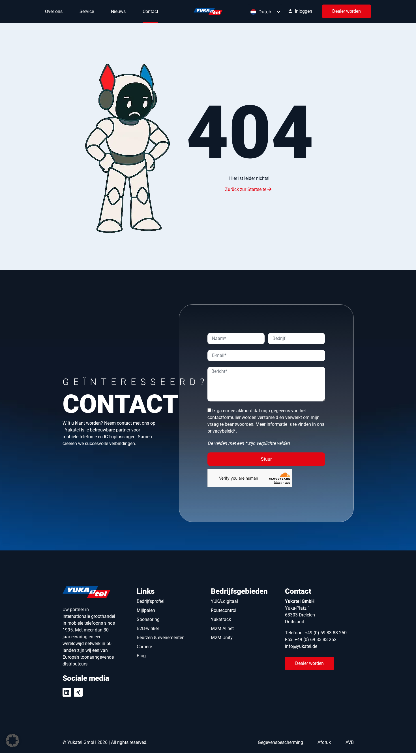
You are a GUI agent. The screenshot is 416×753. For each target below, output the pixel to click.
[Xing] (78, 692)
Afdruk (324, 742)
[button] (12, 740)
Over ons (54, 11)
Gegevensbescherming (280, 742)
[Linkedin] (67, 692)
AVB (350, 742)
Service (87, 11)
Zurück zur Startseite (246, 189)
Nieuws (118, 11)
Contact (150, 11)
